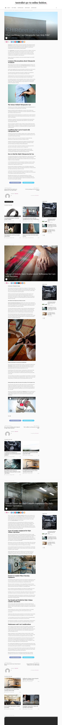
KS (10, 415)
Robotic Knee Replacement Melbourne (14, 302)
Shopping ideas (20, 7)
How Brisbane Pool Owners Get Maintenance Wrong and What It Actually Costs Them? (52, 225)
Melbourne (24, 391)
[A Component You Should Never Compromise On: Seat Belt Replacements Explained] (12, 446)
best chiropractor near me (25, 64)
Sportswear (27, 7)
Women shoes (33, 7)
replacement (10, 365)
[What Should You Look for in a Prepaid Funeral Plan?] (12, 228)
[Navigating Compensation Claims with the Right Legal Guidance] (31, 700)
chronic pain (12, 50)
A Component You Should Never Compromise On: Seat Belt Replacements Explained (49, 212)
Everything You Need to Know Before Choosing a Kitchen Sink (51, 230)
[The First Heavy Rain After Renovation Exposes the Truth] (44, 220)
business (45, 208)
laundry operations (21, 515)
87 (20, 237)
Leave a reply (8, 201)
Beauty (9, 7)
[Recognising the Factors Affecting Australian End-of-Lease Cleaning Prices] (31, 212)
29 (20, 692)
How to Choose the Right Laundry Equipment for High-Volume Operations (12, 428)
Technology (49, 208)
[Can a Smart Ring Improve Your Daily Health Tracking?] (12, 212)
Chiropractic (10, 44)
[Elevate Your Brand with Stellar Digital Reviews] (31, 228)
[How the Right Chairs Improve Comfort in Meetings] (12, 700)
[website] (11, 433)
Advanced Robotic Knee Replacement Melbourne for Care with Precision (10, 190)
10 (20, 474)
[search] (56, 7)
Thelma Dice (9, 37)
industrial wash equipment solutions (27, 539)
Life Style (29, 450)
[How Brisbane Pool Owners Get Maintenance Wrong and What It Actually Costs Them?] (44, 225)
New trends (14, 7)
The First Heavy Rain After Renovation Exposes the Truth (52, 220)
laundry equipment (15, 520)
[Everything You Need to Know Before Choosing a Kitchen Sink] (44, 231)
